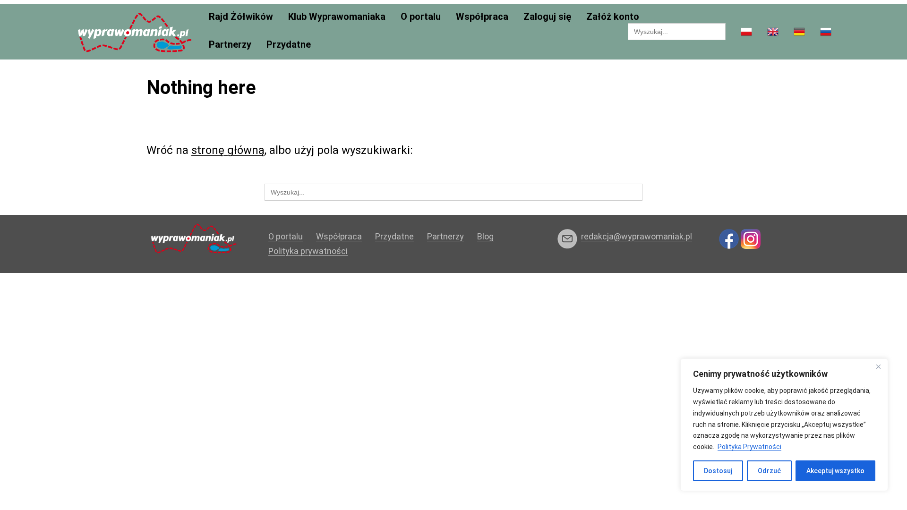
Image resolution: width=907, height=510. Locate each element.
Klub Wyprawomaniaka (336, 16)
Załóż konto (612, 16)
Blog (485, 236)
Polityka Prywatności (749, 446)
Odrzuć (769, 471)
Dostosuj (718, 471)
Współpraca (482, 16)
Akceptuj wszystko (835, 471)
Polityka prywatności (308, 251)
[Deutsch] (799, 32)
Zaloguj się (547, 16)
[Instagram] (751, 238)
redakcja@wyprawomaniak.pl (636, 236)
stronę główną (228, 150)
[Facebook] (729, 238)
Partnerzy (230, 44)
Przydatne (288, 44)
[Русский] (825, 32)
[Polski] (746, 32)
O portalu (421, 16)
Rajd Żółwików (241, 16)
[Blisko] (878, 366)
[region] (784, 424)
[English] (773, 32)
